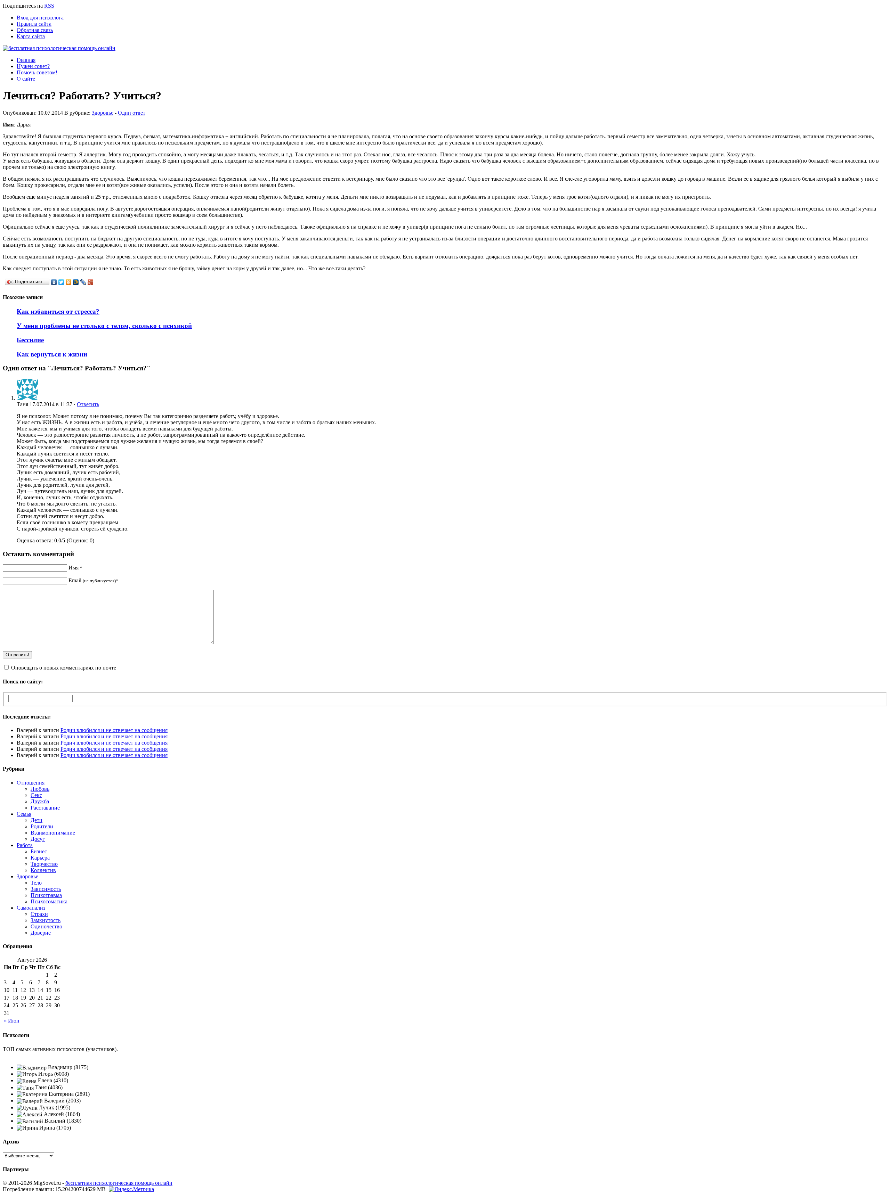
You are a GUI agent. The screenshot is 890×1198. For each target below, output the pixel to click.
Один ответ (131, 113)
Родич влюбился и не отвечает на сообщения (114, 730)
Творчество (44, 864)
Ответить (88, 404)
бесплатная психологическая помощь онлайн (118, 1183)
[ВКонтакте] (54, 282)
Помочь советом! (37, 72)
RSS (49, 6)
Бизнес (39, 851)
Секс (36, 795)
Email (93, 580)
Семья (24, 814)
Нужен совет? (33, 66)
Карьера (40, 858)
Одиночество (46, 926)
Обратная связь (35, 30)
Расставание (45, 808)
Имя (75, 568)
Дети (36, 820)
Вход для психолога (40, 17)
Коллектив (43, 870)
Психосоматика (49, 901)
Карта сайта (31, 36)
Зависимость (46, 889)
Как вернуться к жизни (52, 354)
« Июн (11, 1021)
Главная (26, 60)
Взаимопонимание (53, 833)
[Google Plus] (90, 282)
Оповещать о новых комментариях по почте (63, 668)
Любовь (40, 789)
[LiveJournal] (83, 282)
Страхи (39, 914)
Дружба (40, 801)
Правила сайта (34, 24)
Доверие (41, 933)
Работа (25, 845)
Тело (36, 883)
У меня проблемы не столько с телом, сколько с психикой (104, 325)
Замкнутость (45, 920)
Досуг (38, 839)
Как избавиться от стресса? (58, 311)
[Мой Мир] (76, 282)
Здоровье (102, 113)
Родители (42, 826)
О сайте (26, 79)
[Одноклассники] (68, 282)
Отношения (30, 783)
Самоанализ (31, 908)
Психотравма (46, 895)
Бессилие (30, 340)
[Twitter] (61, 282)
